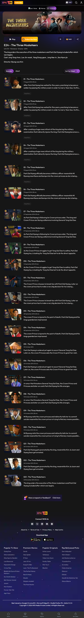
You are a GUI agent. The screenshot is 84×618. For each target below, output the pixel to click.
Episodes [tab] (9, 71)
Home (35, 8)
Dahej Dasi (7, 551)
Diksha (64, 574)
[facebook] (32, 524)
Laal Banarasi (8, 561)
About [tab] (18, 71)
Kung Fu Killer (27, 565)
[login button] (81, 2)
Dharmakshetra (9, 555)
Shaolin (25, 578)
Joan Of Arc (27, 561)
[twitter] (37, 524)
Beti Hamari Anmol (10, 580)
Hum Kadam (8, 586)
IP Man (25, 558)
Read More (27, 93)
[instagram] (52, 524)
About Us (24, 530)
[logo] (42, 513)
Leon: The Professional (30, 568)
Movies (43, 8)
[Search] (76, 2)
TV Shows (52, 8)
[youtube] (47, 524)
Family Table (47, 561)
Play (13, 39)
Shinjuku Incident (28, 581)
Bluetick (45, 568)
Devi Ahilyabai (66, 551)
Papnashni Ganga (9, 565)
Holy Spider (27, 555)
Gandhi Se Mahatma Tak (70, 578)
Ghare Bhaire (66, 581)
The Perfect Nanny (29, 571)
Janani (6, 583)
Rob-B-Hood (27, 574)
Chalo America (66, 568)
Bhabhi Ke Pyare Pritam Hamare (11, 572)
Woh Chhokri (66, 555)
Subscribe (18, 3)
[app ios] (48, 539)
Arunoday (65, 565)
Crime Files (7, 568)
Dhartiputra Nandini (10, 558)
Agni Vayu (7, 593)
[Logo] (7, 2)
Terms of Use (34, 530)
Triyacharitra (66, 561)
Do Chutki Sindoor (10, 577)
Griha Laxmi (47, 551)
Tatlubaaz (46, 555)
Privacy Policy (47, 530)
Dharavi (64, 571)
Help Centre (59, 530)
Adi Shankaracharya (68, 558)
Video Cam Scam (48, 558)
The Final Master (28, 584)
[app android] (36, 539)
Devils (25, 551)
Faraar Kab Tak (9, 590)
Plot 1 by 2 (46, 565)
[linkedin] (42, 524)
